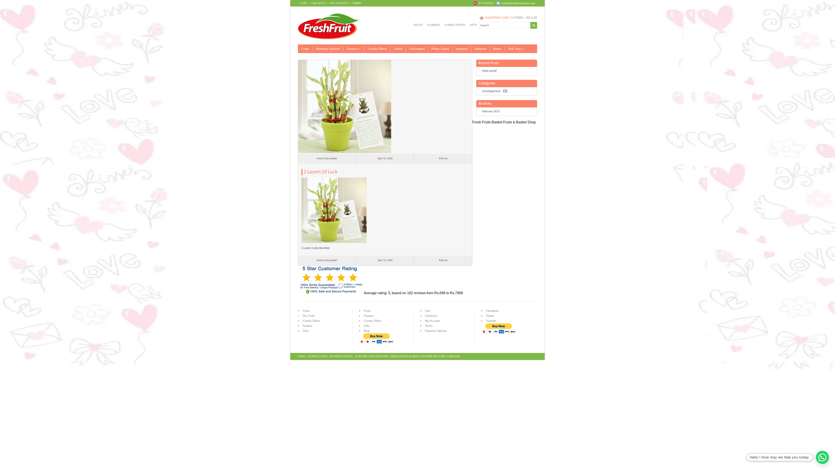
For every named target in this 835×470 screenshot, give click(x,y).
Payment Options (436, 330)
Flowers (433, 25)
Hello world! (489, 71)
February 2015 (491, 111)
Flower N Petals (341, 356)
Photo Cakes (440, 48)
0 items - (524, 17)
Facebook (492, 310)
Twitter (490, 315)
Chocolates (417, 48)
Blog (366, 330)
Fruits (418, 25)
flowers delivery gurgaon (440, 356)
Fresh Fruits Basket (404, 356)
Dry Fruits (309, 315)
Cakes (398, 48)
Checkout (318, 3)
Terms (356, 3)
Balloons (480, 48)
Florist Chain (317, 356)
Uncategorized (491, 91)
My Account (339, 3)
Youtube (491, 320)
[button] (822, 457)
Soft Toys (514, 48)
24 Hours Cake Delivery (371, 356)
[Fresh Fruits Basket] (329, 38)
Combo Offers (454, 25)
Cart (303, 3)
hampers (462, 48)
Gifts (473, 25)
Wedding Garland (328, 48)
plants (497, 48)
